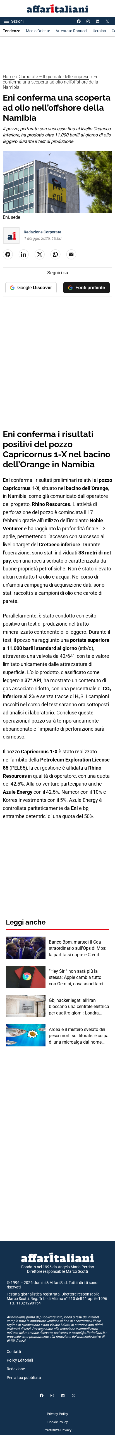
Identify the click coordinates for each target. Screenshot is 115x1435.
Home (9, 76)
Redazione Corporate (42, 232)
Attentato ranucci (71, 31)
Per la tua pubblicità (24, 1377)
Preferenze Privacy (57, 1430)
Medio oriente (38, 31)
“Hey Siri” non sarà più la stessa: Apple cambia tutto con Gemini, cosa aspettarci (76, 977)
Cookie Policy (57, 1422)
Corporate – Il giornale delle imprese (54, 76)
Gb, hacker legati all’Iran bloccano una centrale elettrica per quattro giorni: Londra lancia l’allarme (79, 1007)
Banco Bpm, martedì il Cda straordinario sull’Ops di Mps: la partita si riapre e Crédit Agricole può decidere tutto (77, 948)
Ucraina (99, 31)
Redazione (16, 1369)
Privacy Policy (57, 1414)
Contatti (14, 1351)
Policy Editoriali (20, 1360)
